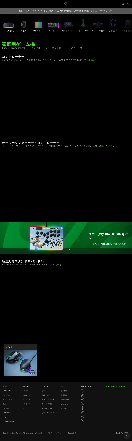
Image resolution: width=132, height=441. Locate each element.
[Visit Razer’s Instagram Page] (82, 395)
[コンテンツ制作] (98, 23)
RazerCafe (6, 395)
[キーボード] (53, 23)
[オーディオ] (83, 23)
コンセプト (26, 399)
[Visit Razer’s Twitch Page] (82, 416)
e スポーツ (26, 404)
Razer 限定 (6, 408)
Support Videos (47, 408)
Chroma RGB (26, 395)
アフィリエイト (8, 417)
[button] (2, 3)
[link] (65, 3)
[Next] (126, 238)
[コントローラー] (68, 23)
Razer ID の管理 (47, 404)
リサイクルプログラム (49, 413)
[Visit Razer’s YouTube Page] (82, 408)
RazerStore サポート (49, 399)
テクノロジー (27, 391)
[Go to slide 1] (62, 249)
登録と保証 (46, 395)
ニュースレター (8, 421)
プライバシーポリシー (55, 433)
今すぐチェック (105, 11)
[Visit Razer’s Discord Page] (82, 421)
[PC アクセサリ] (8, 23)
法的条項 (39, 433)
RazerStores (7, 391)
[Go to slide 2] (69, 249)
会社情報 (64, 391)
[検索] (123, 4)
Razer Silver (7, 413)
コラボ (24, 408)
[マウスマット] (38, 23)
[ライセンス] (113, 23)
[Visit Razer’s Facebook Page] (82, 391)
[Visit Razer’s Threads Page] (82, 399)
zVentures (64, 404)
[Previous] (4, 238)
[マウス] (23, 23)
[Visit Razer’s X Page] (82, 404)
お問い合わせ (65, 408)
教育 (4, 404)
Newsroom (65, 399)
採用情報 (64, 395)
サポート (45, 391)
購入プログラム (8, 399)
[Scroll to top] (127, 436)
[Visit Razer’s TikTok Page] (82, 412)
